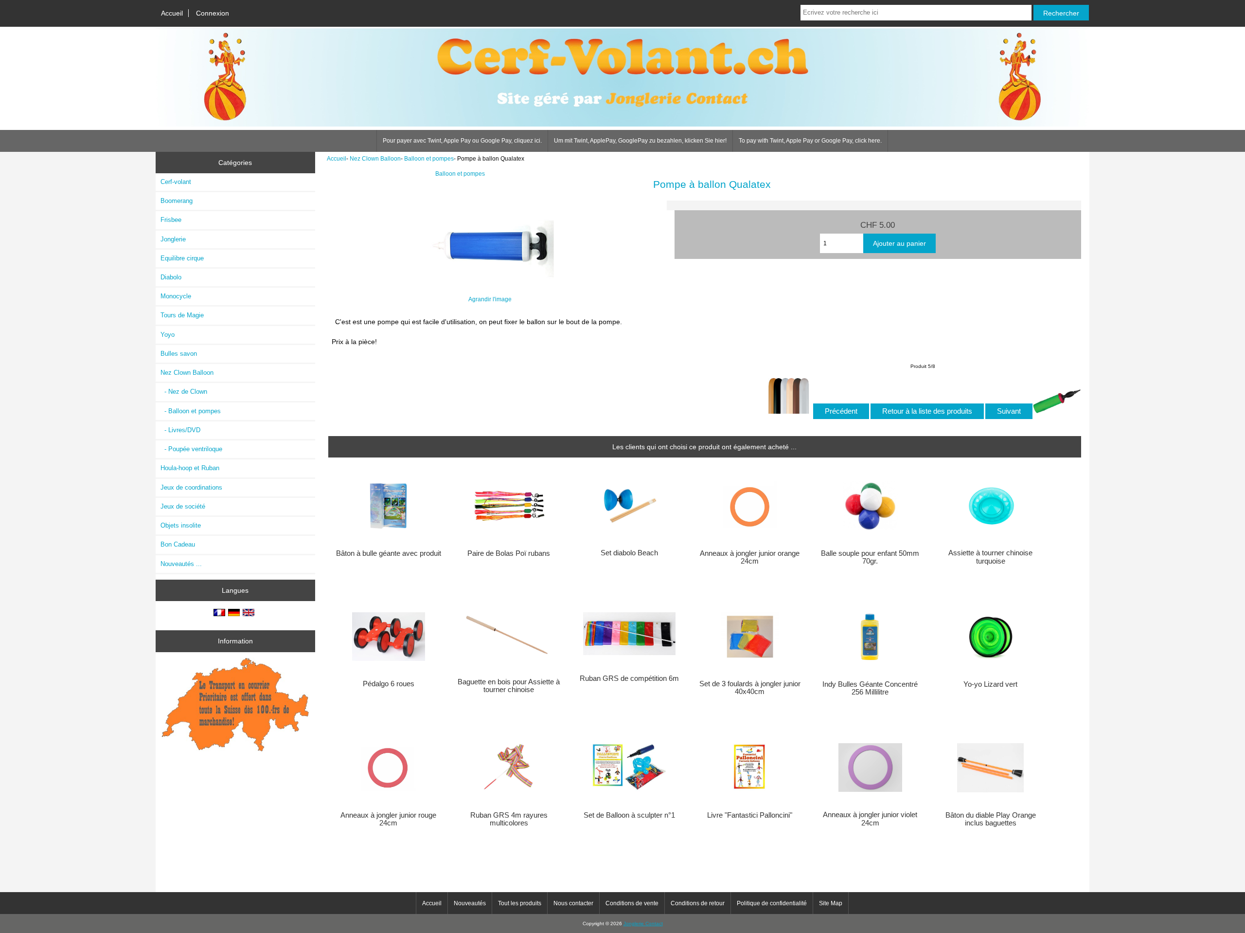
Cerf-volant (175, 181)
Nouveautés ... (181, 563)
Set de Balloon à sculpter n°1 (629, 815)
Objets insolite (180, 525)
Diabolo (170, 277)
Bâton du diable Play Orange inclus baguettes (990, 819)
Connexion (212, 13)
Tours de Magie (182, 315)
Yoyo (167, 334)
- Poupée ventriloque (191, 449)
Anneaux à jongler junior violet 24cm (870, 818)
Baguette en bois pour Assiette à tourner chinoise (509, 686)
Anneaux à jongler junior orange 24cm (750, 557)
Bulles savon (178, 353)
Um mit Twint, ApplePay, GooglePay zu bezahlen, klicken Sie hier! (640, 140)
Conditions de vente (631, 903)
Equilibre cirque (182, 258)
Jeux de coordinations (191, 487)
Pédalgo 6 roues (388, 684)
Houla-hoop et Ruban (189, 468)
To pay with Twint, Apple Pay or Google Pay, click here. (810, 140)
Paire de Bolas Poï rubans (508, 553)
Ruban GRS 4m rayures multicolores (509, 819)
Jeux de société (182, 506)
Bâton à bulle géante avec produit (388, 553)
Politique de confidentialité (772, 903)
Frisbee (170, 219)
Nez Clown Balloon (375, 158)
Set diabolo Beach (629, 553)
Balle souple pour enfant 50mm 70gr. (870, 557)
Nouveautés (470, 903)
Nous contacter (573, 903)
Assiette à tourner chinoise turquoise (990, 557)
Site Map (830, 903)
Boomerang (176, 200)
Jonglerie (173, 239)
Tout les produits (519, 903)
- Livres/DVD (180, 430)
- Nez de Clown (183, 391)
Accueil (172, 13)
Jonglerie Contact (643, 923)
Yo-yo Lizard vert (990, 684)
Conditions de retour (698, 903)
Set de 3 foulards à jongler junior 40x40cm (749, 687)
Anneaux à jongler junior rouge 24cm (388, 819)
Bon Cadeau (177, 544)
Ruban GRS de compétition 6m (629, 678)
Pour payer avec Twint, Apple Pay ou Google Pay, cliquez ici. (462, 140)
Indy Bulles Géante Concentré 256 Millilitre (870, 688)
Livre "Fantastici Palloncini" (749, 815)
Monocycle (175, 296)
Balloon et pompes (429, 158)
